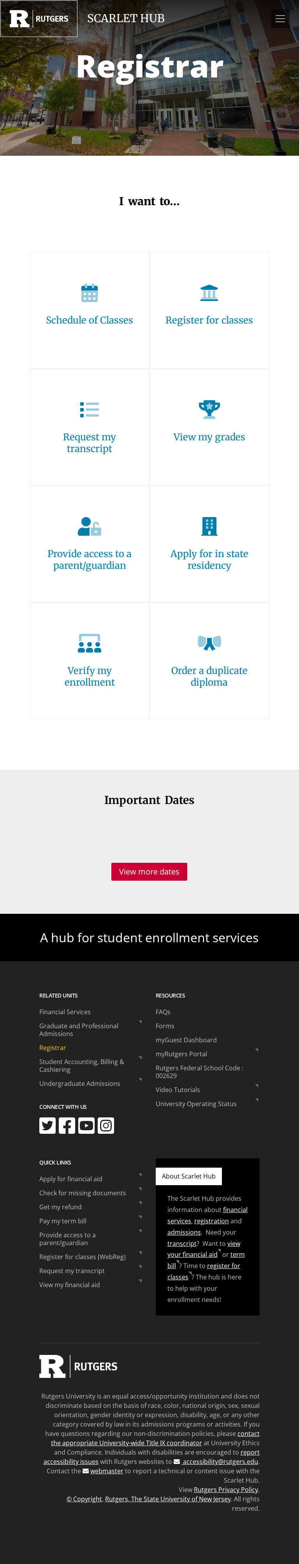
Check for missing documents (82, 1193)
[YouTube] (86, 1125)
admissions (184, 1232)
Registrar (52, 1047)
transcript (182, 1243)
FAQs (163, 1012)
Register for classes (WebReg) (82, 1257)
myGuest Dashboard (186, 1040)
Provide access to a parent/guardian (67, 1239)
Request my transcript (72, 1271)
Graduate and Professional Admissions (78, 1030)
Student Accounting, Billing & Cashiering (81, 1065)
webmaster (106, 1471)
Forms (165, 1026)
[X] (47, 1125)
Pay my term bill (62, 1221)
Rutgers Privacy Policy (226, 1489)
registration (211, 1221)
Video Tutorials (178, 1089)
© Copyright (84, 1499)
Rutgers (39, 18)
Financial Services (65, 1012)
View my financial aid (69, 1285)
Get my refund (60, 1207)
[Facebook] (67, 1125)
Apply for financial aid (70, 1179)
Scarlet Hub (126, 18)
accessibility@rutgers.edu (219, 1461)
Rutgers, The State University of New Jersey (168, 1499)
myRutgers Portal (181, 1054)
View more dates (149, 871)
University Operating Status (196, 1104)
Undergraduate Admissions (79, 1083)
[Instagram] (106, 1125)
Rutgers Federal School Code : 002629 (199, 1072)
